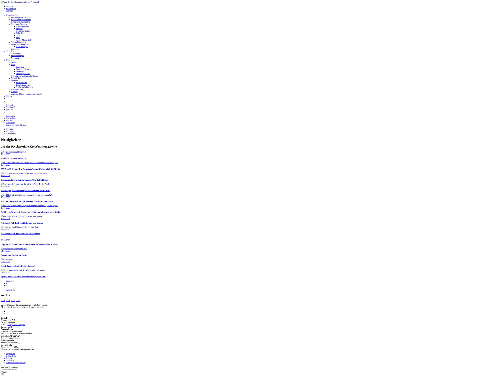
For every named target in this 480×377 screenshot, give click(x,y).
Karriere (14, 92)
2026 (3, 301)
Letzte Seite (10, 290)
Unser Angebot (12, 15)
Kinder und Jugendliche (20, 22)
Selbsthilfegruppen (18, 42)
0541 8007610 (14, 327)
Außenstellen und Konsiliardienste (24, 76)
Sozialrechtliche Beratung (21, 20)
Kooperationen (17, 89)
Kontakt (9, 96)
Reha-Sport (20, 33)
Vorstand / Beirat (22, 69)
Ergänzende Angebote (19, 44)
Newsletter (15, 58)
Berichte (14, 80)
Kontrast (9, 6)
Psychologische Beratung (21, 17)
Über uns (9, 60)
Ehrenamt (20, 71)
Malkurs (19, 29)
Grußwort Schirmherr (24, 87)
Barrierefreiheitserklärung (16, 125)
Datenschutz (11, 118)
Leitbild (14, 62)
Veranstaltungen (17, 56)
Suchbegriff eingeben (9, 367)
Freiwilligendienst (23, 74)
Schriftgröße (11, 9)
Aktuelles (10, 51)
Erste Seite (10, 281)
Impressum (10, 116)
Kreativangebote (22, 26)
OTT (18, 35)
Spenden (9, 11)
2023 (18, 301)
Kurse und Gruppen (19, 24)
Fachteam (20, 67)
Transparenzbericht (23, 85)
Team (13, 65)
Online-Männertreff (23, 40)
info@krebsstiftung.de (16, 325)
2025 (8, 301)
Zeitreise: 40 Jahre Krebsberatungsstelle (26, 94)
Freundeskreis (16, 78)
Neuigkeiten (16, 53)
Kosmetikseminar (23, 31)
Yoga (18, 38)
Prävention (15, 49)
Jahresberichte (21, 83)
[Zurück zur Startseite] (20, 2)
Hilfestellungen (22, 47)
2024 (13, 301)
